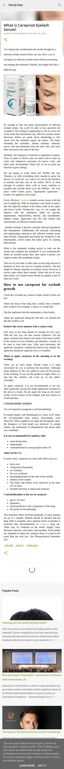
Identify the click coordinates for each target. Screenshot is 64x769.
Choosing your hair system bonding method (24, 623)
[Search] (60, 5)
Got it (42, 765)
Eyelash (9, 546)
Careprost (24, 200)
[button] (5, 40)
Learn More (27, 765)
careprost (44, 524)
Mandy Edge (16, 5)
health (19, 546)
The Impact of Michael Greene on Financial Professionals (31, 732)
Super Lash (32, 546)
